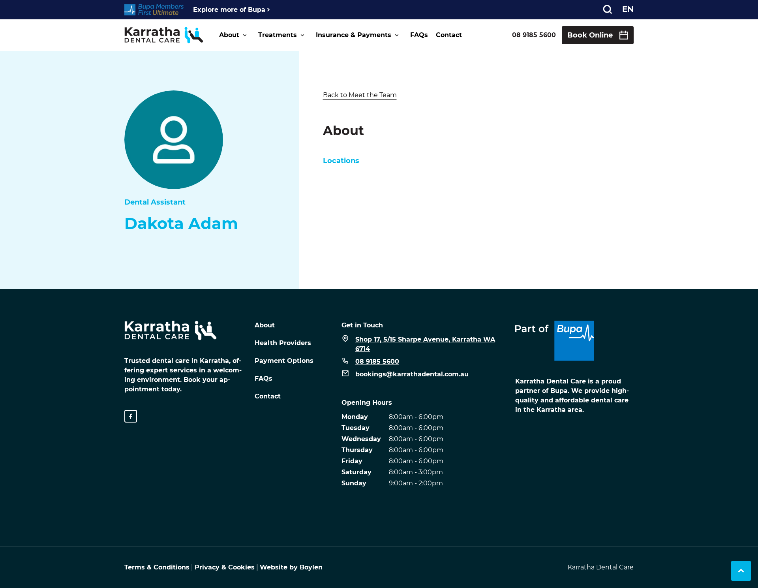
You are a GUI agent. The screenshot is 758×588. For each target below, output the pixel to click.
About (229, 35)
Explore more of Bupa (229, 9)
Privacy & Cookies (225, 567)
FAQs (419, 35)
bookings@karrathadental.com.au (412, 374)
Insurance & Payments (353, 35)
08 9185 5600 (534, 35)
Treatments (277, 35)
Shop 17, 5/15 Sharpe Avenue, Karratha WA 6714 (425, 344)
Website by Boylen (291, 567)
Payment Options (284, 360)
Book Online (590, 35)
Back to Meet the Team (360, 95)
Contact (449, 35)
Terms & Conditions (157, 567)
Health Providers (283, 343)
